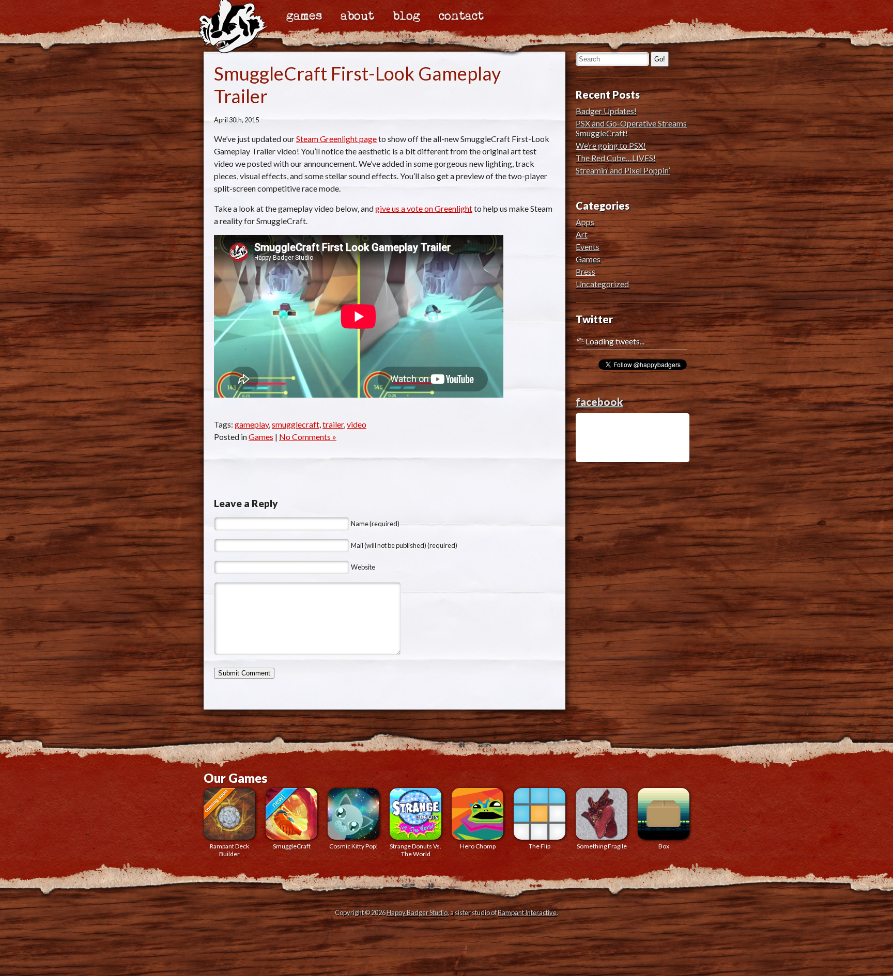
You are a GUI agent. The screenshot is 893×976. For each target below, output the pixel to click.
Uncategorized (602, 284)
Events (587, 246)
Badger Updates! (606, 111)
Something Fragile (602, 846)
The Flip (539, 846)
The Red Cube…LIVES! (616, 158)
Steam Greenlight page (336, 139)
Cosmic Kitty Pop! (353, 846)
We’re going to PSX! (611, 145)
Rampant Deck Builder (229, 850)
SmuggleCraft (292, 846)
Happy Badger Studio (417, 912)
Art (582, 234)
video (356, 424)
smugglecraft (295, 424)
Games (261, 437)
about (357, 16)
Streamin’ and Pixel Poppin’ (623, 170)
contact (461, 16)
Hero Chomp (478, 846)
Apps (585, 222)
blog (406, 16)
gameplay (252, 424)
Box (663, 846)
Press (585, 271)
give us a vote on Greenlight (423, 208)
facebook (599, 402)
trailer (333, 424)
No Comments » (307, 437)
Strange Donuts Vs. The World (415, 850)
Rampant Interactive (527, 912)
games (304, 16)
